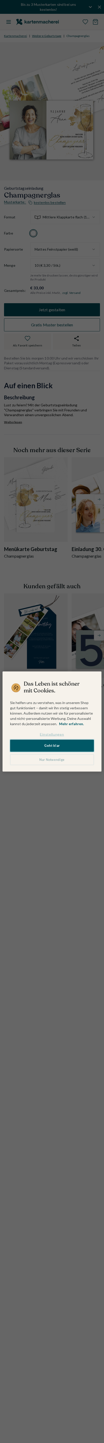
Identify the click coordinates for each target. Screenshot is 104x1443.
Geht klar (52, 746)
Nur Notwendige (52, 759)
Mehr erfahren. (71, 723)
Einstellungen (52, 734)
